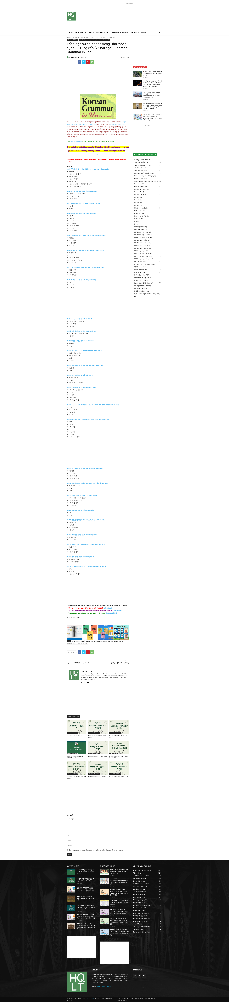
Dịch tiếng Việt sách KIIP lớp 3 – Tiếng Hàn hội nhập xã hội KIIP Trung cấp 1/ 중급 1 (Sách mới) (85, 888)
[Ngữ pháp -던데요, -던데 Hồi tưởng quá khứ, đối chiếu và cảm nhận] (71, 899)
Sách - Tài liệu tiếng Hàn (104, 39)
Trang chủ (69, 37)
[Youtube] (88, 682)
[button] (160, 32)
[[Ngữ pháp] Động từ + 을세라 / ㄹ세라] (98, 747)
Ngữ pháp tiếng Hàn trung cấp (115, 641)
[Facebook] (79, 62)
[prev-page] (68, 782)
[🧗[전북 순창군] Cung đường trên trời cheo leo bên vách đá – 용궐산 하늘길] (137, 74)
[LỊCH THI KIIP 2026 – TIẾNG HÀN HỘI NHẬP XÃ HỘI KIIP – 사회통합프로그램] (104, 903)
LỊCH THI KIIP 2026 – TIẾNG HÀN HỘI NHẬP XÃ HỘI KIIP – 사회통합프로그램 (119, 902)
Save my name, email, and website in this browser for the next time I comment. (96, 850)
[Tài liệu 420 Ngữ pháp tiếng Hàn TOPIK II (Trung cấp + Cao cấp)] (76, 747)
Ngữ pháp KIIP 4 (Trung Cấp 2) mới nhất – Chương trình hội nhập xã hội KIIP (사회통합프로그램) (119, 911)
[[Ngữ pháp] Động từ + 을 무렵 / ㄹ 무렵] (119, 768)
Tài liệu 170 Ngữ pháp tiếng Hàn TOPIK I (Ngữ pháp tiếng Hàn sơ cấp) (85, 879)
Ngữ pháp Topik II (71, 643)
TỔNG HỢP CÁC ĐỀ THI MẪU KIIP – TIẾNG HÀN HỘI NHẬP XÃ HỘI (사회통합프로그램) (119, 871)
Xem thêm (147, 125)
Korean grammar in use (118, 124)
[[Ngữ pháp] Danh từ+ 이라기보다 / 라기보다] (98, 727)
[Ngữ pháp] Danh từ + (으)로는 (120, 663)
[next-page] (71, 782)
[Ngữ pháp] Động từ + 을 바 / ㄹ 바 (97, 776)
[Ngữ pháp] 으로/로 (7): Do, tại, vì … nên (78, 663)
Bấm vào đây (108, 608)
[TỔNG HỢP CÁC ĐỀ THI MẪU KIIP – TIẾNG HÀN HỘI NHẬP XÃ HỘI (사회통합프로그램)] (104, 872)
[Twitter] (84, 62)
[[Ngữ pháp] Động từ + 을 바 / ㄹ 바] (98, 768)
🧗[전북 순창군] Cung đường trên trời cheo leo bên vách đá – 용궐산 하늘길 (152, 73)
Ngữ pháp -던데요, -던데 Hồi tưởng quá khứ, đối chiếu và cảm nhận (86, 898)
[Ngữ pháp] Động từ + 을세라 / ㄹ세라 (97, 756)
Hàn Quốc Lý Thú (74, 57)
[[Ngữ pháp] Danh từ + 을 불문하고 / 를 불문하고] (76, 768)
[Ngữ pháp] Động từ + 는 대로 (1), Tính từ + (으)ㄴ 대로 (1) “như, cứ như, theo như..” (86, 907)
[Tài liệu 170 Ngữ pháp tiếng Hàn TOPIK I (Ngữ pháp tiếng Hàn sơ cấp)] (71, 880)
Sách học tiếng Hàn (82, 643)
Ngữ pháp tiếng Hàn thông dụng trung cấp (88, 39)
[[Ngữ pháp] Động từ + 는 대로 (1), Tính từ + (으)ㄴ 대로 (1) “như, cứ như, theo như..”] (71, 908)
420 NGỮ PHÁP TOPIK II (79, 37)
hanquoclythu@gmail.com (104, 986)
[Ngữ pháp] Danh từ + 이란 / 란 (74, 735)
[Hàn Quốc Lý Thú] (68, 57)
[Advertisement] (128, 16)
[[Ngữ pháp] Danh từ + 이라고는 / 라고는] (119, 727)
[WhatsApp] (92, 62)
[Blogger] (81, 682)
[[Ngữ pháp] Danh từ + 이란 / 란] (76, 727)
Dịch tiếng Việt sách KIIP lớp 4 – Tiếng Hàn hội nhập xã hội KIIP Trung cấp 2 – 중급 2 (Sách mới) (86, 916)
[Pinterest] (88, 62)
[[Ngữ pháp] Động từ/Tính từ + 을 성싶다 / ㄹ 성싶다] (119, 747)
